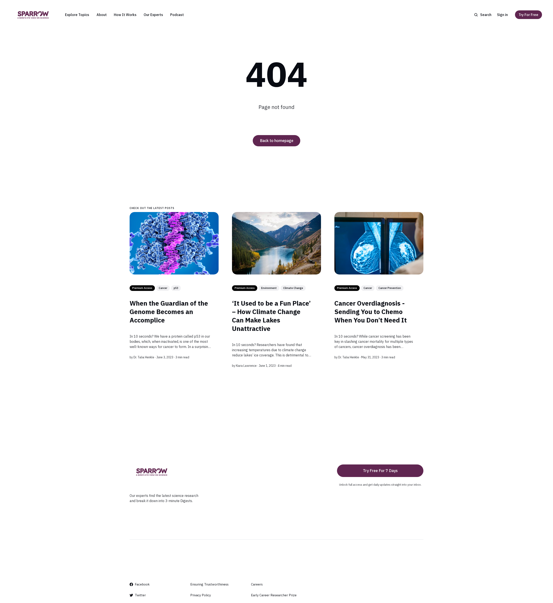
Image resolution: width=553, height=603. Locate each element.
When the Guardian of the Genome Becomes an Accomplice (169, 311)
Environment (269, 288)
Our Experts (153, 15)
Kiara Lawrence (246, 366)
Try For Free (528, 15)
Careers (257, 584)
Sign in (502, 15)
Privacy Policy (200, 595)
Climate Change (293, 288)
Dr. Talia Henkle (143, 357)
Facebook (142, 584)
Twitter (140, 595)
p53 (176, 288)
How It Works (125, 15)
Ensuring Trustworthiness (209, 584)
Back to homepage (276, 140)
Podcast (177, 15)
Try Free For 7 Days (380, 470)
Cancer (163, 288)
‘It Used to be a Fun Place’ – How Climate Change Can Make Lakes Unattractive (271, 316)
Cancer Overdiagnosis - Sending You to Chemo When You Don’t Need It (370, 311)
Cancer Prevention (389, 288)
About (102, 15)
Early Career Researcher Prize (274, 595)
